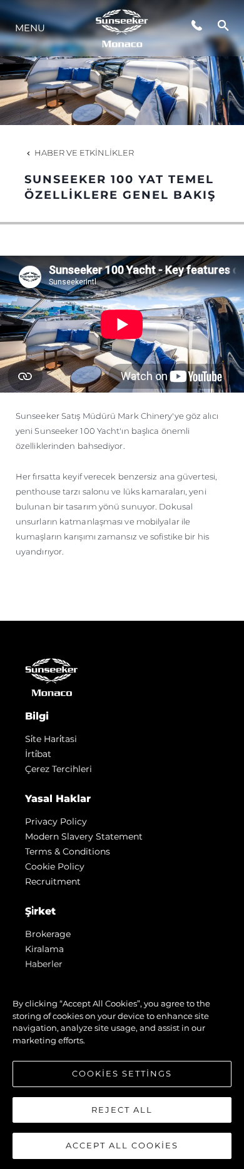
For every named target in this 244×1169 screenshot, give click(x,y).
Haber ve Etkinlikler (84, 153)
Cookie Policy (54, 866)
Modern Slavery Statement (84, 836)
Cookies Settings (122, 1073)
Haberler (44, 964)
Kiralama (44, 949)
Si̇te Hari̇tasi (51, 739)
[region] (122, 1068)
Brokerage (48, 934)
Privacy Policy (56, 821)
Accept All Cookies (122, 1145)
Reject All (122, 1110)
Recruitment (53, 881)
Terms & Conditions (67, 851)
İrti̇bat (38, 754)
